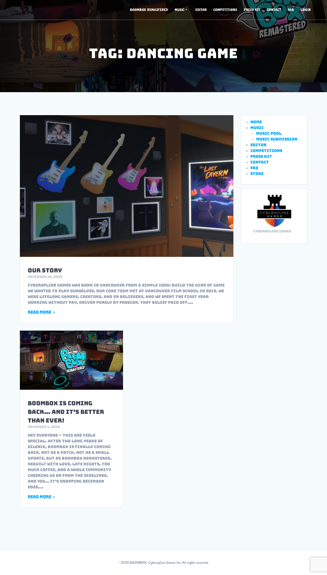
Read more (39, 312)
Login (305, 10)
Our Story (45, 270)
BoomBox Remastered (149, 10)
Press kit (252, 10)
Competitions (225, 10)
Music (180, 10)
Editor (201, 10)
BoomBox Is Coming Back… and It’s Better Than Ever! (66, 412)
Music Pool (269, 133)
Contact (274, 10)
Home (256, 121)
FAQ (291, 10)
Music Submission (276, 139)
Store (257, 173)
